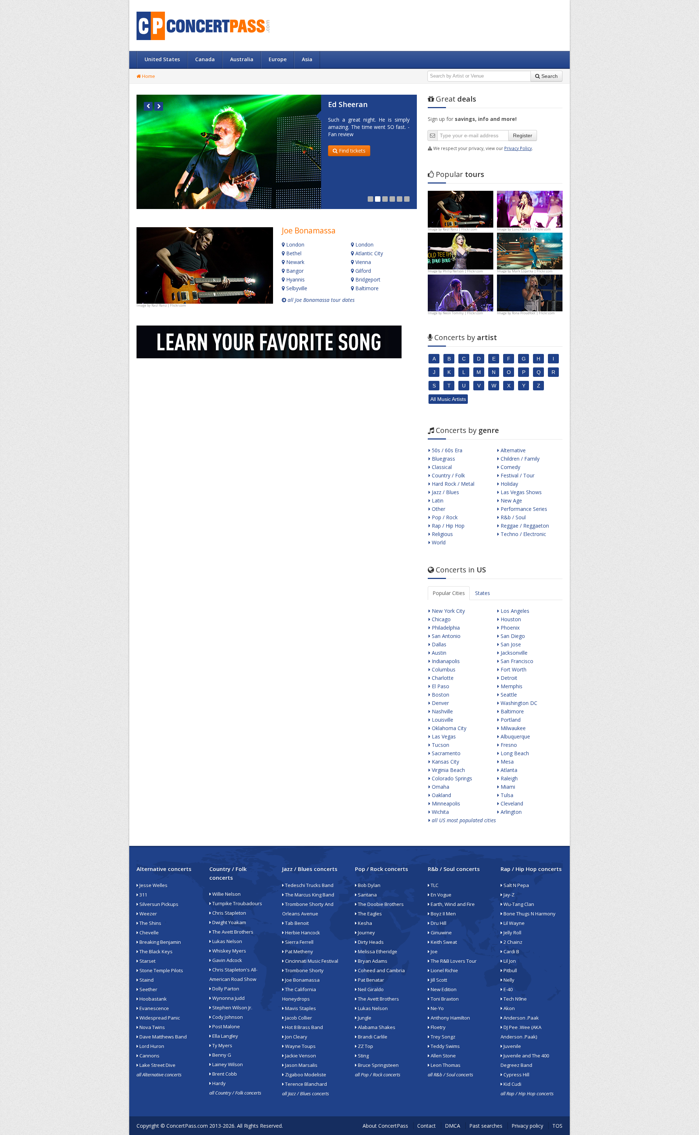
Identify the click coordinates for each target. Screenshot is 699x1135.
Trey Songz (442, 1036)
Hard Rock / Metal (452, 483)
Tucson (439, 744)
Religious (441, 534)
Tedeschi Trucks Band (308, 885)
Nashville (441, 711)
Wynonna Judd (228, 998)
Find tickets (351, 150)
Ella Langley (224, 1036)
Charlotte (442, 677)
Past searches (485, 1125)
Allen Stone (443, 1055)
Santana (367, 894)
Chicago (440, 619)
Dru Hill (438, 923)
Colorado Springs (451, 778)
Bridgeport (367, 279)
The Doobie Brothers (380, 904)
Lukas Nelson (226, 941)
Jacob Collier (298, 1017)
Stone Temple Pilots (160, 970)
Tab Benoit (296, 923)
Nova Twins (151, 1027)
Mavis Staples (300, 1008)
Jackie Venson (300, 1055)
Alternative (512, 450)
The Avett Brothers (232, 932)
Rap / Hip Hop (447, 525)
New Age (510, 500)
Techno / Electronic (522, 534)
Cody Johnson (227, 1017)
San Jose (510, 644)
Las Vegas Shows (520, 492)
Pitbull (509, 970)
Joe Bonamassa (309, 230)
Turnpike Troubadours (236, 903)
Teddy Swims (445, 1046)
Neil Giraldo (370, 989)
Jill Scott (438, 980)
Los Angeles (514, 610)
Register (522, 135)
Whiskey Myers (228, 950)
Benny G (221, 1055)
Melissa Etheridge (377, 951)
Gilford (362, 270)
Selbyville (296, 288)
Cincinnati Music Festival (311, 961)
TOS (557, 1125)
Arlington (510, 811)
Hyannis (295, 279)
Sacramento (445, 753)
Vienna (362, 262)
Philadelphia (445, 627)
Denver (439, 702)
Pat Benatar (370, 980)
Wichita (439, 811)
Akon (508, 1008)
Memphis (510, 686)
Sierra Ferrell (298, 942)
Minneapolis (445, 803)
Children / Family (519, 458)
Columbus (442, 669)
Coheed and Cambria (381, 970)
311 (142, 894)
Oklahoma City (448, 728)
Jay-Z (508, 894)
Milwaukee (512, 728)
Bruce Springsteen (378, 1065)
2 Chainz (512, 942)
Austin (438, 652)
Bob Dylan (368, 885)
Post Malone (225, 1026)
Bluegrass (442, 458)
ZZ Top (365, 1046)
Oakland (440, 795)
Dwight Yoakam (228, 922)
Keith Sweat (443, 942)
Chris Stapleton (228, 913)
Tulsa (506, 795)
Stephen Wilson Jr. (231, 1007)
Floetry (438, 1027)
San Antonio (445, 635)
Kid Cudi (511, 1084)
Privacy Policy (518, 148)
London (294, 244)
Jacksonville (513, 652)
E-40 (507, 989)
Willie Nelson (226, 894)
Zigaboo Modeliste (305, 1074)
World (438, 542)
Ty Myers (221, 1045)
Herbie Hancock (302, 932)
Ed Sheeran (348, 104)
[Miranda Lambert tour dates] (529, 292)
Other (437, 508)
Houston (510, 619)
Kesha (364, 923)
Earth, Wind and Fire (452, 904)
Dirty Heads (370, 942)
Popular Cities (449, 593)
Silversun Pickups (158, 904)
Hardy (218, 1083)
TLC (434, 885)
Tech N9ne (514, 999)
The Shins (149, 923)
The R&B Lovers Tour (453, 961)
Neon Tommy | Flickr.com (463, 313)
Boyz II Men (443, 913)
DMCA (452, 1125)
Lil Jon (509, 961)
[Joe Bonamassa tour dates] (205, 265)
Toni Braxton (444, 999)
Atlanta (508, 769)
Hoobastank (152, 999)
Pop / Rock (444, 517)
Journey (366, 932)
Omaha (439, 786)
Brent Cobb (224, 1074)
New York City (447, 610)
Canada (205, 59)
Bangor (294, 270)
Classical (441, 467)
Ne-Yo (437, 1008)
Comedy (509, 467)
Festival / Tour (516, 475)
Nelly (508, 980)
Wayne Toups (300, 1046)
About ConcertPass (385, 1125)
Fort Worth (512, 669)
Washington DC (518, 702)
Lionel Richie (444, 970)
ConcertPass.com (187, 1125)
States (482, 593)
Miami (507, 786)
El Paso (439, 686)
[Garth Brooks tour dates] (529, 250)
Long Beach (514, 753)
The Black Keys (155, 951)
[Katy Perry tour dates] (529, 208)
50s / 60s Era (446, 450)
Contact (426, 1125)
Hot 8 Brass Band (303, 1027)
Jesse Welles (152, 885)
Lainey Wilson (227, 1064)
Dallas (438, 644)
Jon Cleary (295, 1036)
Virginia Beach (447, 769)
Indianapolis (445, 661)
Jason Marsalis (300, 1065)
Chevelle (148, 932)
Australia (241, 59)
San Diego (512, 635)
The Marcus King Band (309, 894)
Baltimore (366, 288)
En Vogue (440, 894)
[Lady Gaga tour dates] (460, 250)
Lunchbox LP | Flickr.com (531, 229)
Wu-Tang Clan (518, 904)
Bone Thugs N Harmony (529, 913)
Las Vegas (443, 736)
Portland (510, 719)
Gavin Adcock (226, 960)
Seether (147, 989)
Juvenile (511, 1046)
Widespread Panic (159, 1017)
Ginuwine (441, 932)
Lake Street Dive (156, 1065)
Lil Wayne (513, 923)
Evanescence (153, 1008)
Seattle (508, 694)
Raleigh (508, 778)
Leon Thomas (445, 1065)
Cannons (148, 1055)
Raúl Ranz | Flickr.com (168, 305)
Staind (146, 980)
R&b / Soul (512, 517)
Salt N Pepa (515, 885)
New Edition (443, 989)
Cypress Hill (515, 1074)
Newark (294, 262)
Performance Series (523, 508)
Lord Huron (151, 1046)
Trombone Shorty (304, 970)
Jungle (364, 1017)
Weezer (147, 913)
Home (148, 76)
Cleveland (511, 803)
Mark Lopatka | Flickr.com (532, 271)
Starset (146, 961)
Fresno (508, 744)
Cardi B (510, 951)
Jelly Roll (511, 932)
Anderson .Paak (520, 1017)
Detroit (508, 677)
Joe (434, 951)
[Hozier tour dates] (460, 292)
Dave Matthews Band (162, 1036)
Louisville (441, 719)
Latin (436, 500)
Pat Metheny (298, 951)
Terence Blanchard (305, 1084)
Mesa (506, 761)
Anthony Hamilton (450, 1017)
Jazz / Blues (444, 492)
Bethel (293, 253)
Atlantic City (368, 253)
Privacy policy (527, 1125)
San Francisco (516, 661)
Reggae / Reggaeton (524, 525)
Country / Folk (447, 475)
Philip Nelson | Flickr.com (463, 271)
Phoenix (509, 627)
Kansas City (444, 761)
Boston (439, 694)
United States (162, 59)
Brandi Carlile (372, 1036)
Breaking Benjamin (159, 942)
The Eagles (369, 913)
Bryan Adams (372, 961)
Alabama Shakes (376, 1027)
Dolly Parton (225, 988)
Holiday (508, 483)
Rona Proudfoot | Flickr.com (533, 313)
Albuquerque (514, 736)
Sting (363, 1055)
